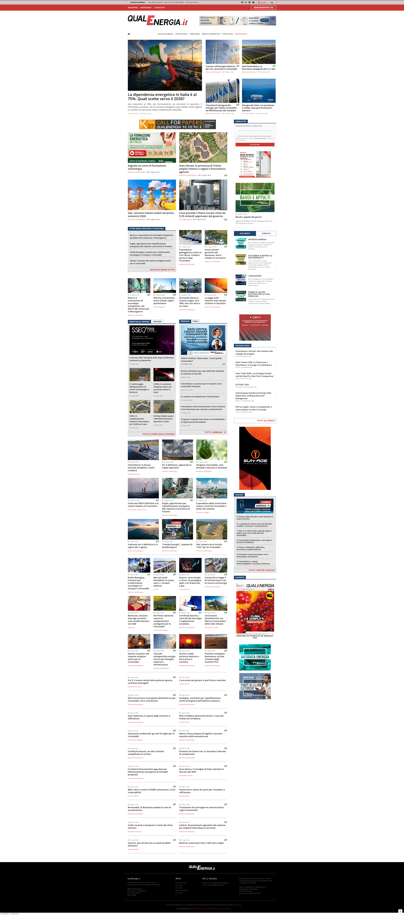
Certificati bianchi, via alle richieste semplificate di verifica (146, 752)
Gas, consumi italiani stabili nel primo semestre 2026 (151, 214)
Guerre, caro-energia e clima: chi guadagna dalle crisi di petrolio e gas (190, 581)
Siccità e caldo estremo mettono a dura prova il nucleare (189, 657)
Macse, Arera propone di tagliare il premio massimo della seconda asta (200, 735)
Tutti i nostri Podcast (262, 570)
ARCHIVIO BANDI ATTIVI (162, 269)
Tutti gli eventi (266, 420)
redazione (238, 905)
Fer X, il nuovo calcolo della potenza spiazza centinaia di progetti (150, 681)
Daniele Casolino (184, 684)
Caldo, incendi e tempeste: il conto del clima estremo (150, 826)
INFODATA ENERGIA (137, 2)
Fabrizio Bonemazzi (134, 474)
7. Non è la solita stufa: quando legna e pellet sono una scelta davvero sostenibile (254, 533)
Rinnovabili (195, 34)
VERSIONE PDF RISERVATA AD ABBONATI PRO (255, 637)
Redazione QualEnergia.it (213, 72)
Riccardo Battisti (184, 796)
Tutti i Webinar (214, 432)
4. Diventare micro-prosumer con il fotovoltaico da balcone (252, 555)
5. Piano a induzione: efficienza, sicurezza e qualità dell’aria (251, 548)
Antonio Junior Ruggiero (160, 630)
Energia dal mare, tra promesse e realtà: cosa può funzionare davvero (258, 108)
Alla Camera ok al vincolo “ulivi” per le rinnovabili (209, 546)
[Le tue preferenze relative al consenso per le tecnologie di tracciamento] (400, 911)
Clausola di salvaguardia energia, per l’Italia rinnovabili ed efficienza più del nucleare (221, 108)
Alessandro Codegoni (248, 113)
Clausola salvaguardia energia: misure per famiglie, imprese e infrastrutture (164, 659)
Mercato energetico (211, 34)
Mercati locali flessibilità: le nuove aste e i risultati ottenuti (163, 581)
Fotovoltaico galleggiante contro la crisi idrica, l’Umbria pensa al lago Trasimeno (190, 255)
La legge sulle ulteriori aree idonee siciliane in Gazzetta (215, 301)
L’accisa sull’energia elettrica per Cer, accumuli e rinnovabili (221, 67)
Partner (157, 321)
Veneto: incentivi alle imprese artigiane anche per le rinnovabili (150, 262)
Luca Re (155, 589)
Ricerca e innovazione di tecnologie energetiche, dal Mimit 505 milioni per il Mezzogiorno (151, 236)
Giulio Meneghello (185, 219)
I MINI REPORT (255, 276)
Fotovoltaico (181, 34)
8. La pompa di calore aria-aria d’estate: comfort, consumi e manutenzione (254, 524)
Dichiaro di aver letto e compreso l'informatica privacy (255, 136)
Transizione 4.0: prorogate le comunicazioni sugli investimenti (201, 809)
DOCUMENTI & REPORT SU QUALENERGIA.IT (260, 257)
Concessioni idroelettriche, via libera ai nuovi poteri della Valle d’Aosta (215, 619)
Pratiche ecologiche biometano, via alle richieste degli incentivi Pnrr (215, 657)
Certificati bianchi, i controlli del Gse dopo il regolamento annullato (190, 619)
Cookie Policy (211, 908)
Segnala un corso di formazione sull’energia (147, 167)
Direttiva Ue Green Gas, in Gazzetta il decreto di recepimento (202, 752)
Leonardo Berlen (184, 589)
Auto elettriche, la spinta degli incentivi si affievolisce (149, 717)
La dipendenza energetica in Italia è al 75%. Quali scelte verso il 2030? (162, 96)
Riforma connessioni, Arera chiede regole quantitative (164, 301)
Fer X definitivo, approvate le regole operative (176, 466)
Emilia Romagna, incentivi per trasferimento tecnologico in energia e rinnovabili (150, 253)
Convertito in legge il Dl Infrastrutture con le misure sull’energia (216, 580)
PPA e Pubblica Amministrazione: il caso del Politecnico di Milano (201, 717)
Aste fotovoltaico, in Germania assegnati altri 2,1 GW (258, 67)
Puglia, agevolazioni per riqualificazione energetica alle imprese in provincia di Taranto (151, 245)
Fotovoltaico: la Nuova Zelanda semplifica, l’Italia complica (141, 468)
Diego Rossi (131, 627)
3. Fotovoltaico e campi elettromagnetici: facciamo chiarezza (253, 562)
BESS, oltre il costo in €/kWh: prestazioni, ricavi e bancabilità (151, 791)
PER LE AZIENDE (209, 878)
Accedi (263, 2)
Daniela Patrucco (184, 722)
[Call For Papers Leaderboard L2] (177, 124)
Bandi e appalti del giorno (249, 217)
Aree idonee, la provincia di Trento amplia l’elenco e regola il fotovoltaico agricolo (202, 168)
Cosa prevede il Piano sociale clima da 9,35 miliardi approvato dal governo (202, 214)
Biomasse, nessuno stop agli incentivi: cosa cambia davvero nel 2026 (138, 619)
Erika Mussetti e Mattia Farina (137, 510)
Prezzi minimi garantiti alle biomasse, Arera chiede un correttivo (215, 253)
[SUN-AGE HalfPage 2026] (255, 458)
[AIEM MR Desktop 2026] (255, 327)
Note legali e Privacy (199, 908)
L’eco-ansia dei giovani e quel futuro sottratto (202, 680)
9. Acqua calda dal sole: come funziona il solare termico (255, 517)
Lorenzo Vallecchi (133, 113)
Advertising (146, 7)
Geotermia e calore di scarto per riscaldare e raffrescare (202, 791)
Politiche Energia (165, 34)
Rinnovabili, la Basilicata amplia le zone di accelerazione (149, 809)
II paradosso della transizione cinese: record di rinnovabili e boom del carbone (211, 506)
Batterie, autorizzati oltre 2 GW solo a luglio (201, 843)
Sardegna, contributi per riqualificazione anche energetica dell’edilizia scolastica (200, 699)
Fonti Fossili (227, 34)
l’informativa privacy (260, 138)
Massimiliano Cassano (212, 627)
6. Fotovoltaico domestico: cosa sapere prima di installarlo (254, 541)
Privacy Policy (5, 913)
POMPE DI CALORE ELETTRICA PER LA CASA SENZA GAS (259, 294)
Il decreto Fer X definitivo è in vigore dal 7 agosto (143, 546)
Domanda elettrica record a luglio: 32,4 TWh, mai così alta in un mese (189, 302)
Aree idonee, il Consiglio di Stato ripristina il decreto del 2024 (201, 770)
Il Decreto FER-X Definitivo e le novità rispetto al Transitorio (143, 504)
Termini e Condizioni (224, 908)
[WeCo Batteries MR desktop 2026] (255, 164)
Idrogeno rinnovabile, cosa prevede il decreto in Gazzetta (211, 466)
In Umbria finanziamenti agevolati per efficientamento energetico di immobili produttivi (148, 772)
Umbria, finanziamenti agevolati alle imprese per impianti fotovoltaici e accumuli (202, 826)
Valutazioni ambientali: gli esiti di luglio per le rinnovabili (151, 735)
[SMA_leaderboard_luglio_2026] (237, 21)
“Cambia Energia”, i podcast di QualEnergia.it (177, 546)
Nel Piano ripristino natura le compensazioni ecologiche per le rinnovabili (163, 621)
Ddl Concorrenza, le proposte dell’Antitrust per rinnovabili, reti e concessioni (152, 699)
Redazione (133, 7)
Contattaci (159, 7)
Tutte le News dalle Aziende (158, 434)
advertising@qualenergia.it (216, 885)
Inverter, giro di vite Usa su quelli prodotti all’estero (149, 844)
